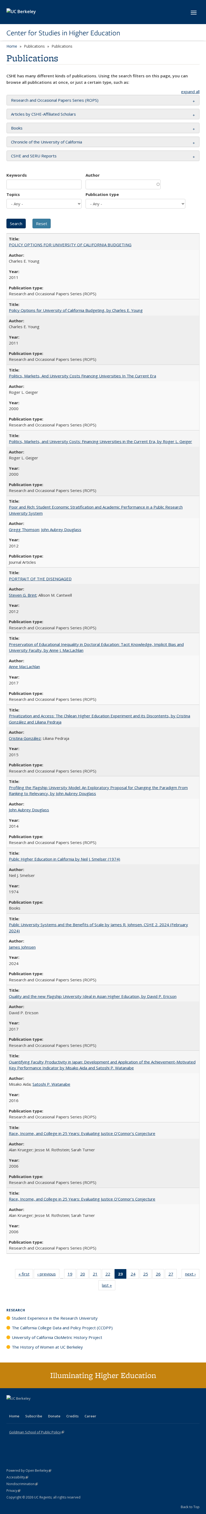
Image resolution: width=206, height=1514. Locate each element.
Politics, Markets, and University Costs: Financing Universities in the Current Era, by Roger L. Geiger (100, 441)
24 (135, 1275)
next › (192, 1275)
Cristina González (25, 738)
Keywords (16, 175)
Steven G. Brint (22, 595)
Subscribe (33, 1416)
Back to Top (190, 1506)
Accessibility (17, 1477)
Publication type (102, 194)
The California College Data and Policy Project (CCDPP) (62, 1327)
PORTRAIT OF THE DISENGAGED (40, 578)
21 (97, 1275)
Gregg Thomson (24, 529)
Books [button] (17, 128)
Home (11, 46)
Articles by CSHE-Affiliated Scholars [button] (43, 114)
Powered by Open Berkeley (28, 1470)
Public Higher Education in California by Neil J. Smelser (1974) (64, 859)
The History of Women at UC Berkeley (47, 1347)
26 (160, 1275)
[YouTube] (32, 1407)
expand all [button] (190, 91)
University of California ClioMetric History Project (57, 1337)
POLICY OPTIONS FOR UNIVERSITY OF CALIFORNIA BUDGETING (70, 244)
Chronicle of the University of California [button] (46, 142)
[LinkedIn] (22, 1407)
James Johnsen (22, 947)
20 (84, 1275)
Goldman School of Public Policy (36, 1432)
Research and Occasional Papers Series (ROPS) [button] (54, 100)
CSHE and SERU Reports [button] (34, 155)
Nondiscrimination (22, 1484)
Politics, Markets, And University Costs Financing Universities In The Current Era (82, 375)
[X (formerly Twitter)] (11, 1407)
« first (26, 1275)
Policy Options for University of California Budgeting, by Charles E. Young (76, 310)
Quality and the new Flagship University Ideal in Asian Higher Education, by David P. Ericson (92, 996)
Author (93, 175)
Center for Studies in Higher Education (63, 33)
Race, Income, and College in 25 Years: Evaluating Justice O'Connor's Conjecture (82, 1133)
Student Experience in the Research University (55, 1318)
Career (90, 1416)
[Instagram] (43, 1407)
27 (172, 1275)
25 (147, 1275)
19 (72, 1275)
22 (109, 1275)
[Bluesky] (53, 1407)
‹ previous (48, 1275)
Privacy (13, 1490)
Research (15, 1310)
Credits (72, 1416)
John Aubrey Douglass (61, 529)
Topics (13, 194)
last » (108, 1286)
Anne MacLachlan (24, 666)
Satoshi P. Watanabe (51, 1084)
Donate (54, 1416)
